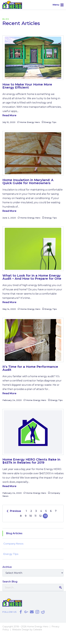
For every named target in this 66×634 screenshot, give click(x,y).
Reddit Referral (43, 612)
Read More (9, 115)
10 (30, 515)
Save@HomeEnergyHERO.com (32, 612)
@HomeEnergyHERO (21, 612)
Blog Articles (14, 533)
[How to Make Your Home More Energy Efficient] (33, 57)
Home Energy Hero (30, 122)
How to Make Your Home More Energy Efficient (27, 86)
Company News (13, 543)
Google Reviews (26, 612)
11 (35, 515)
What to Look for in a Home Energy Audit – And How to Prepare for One (31, 277)
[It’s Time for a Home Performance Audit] (33, 340)
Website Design (20, 629)
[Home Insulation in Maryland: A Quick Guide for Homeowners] (33, 153)
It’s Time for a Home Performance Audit (30, 368)
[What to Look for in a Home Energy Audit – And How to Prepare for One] (33, 249)
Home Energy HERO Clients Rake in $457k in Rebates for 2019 (31, 461)
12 (40, 515)
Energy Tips (50, 122)
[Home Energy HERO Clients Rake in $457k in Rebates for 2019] (33, 432)
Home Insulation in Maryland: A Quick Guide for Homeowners (27, 181)
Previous (15, 511)
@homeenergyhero (37, 612)
